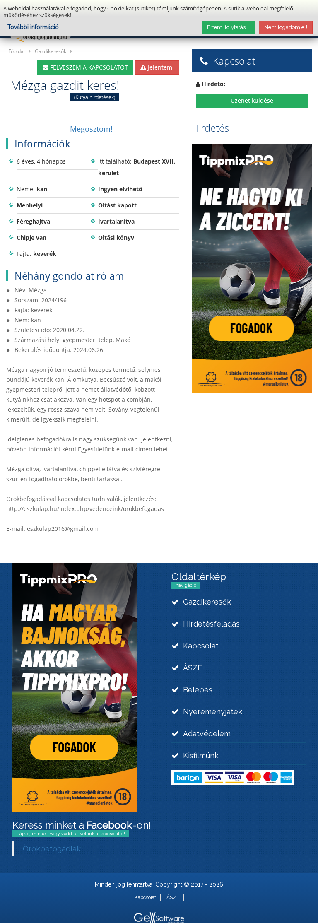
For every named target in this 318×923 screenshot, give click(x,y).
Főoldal (16, 51)
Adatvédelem (207, 733)
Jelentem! (160, 67)
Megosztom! (91, 129)
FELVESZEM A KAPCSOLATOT (88, 67)
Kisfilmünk (201, 755)
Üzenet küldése (252, 100)
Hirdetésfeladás (211, 623)
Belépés (197, 689)
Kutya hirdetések (94, 97)
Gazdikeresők (50, 51)
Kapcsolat (201, 645)
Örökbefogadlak (52, 848)
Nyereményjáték (212, 711)
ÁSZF (192, 667)
